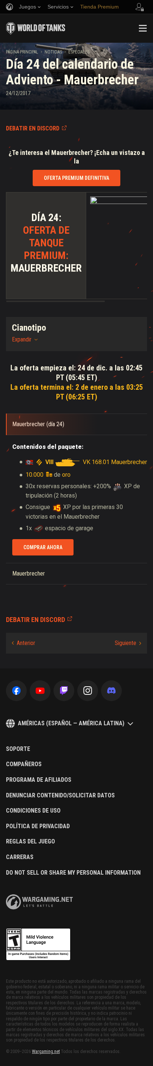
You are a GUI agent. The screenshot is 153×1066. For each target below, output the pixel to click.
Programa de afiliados (38, 780)
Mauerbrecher (28, 573)
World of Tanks (35, 28)
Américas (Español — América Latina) (71, 723)
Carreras (19, 857)
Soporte (18, 749)
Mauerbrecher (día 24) (38, 424)
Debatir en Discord (32, 128)
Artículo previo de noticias (23, 643)
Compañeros (24, 764)
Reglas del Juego (30, 841)
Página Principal (22, 52)
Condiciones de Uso (33, 810)
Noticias (53, 52)
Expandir (22, 339)
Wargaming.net (46, 1051)
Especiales (78, 52)
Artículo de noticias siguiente (128, 643)
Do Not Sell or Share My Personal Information (73, 872)
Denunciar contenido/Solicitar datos (60, 795)
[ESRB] (38, 944)
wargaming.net (39, 902)
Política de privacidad (38, 826)
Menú (142, 28)
